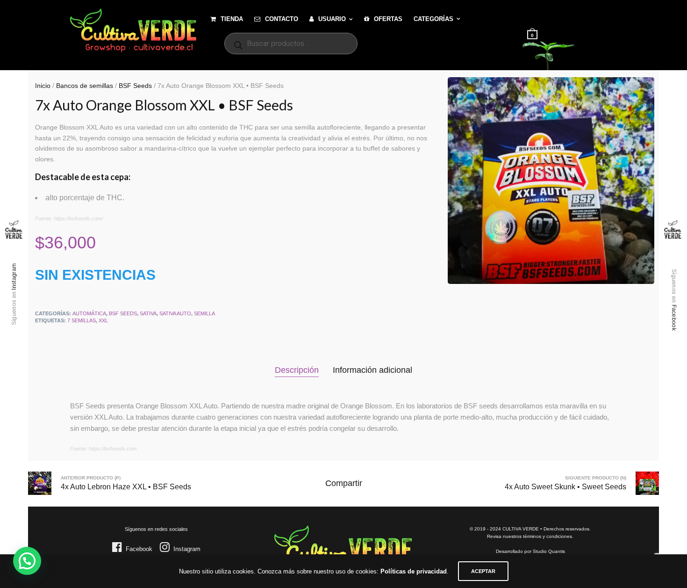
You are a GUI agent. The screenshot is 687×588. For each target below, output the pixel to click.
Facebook (674, 317)
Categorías (433, 18)
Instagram (14, 276)
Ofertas (388, 18)
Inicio (42, 85)
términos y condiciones (547, 536)
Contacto (281, 18)
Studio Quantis (549, 551)
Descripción (297, 370)
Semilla (204, 313)
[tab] (297, 370)
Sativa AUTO (175, 313)
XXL (103, 320)
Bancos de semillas (84, 85)
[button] (27, 561)
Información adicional (372, 370)
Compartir (343, 483)
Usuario (332, 18)
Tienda (232, 18)
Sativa (148, 313)
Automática (89, 313)
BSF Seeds (135, 85)
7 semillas (81, 320)
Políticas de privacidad (413, 571)
